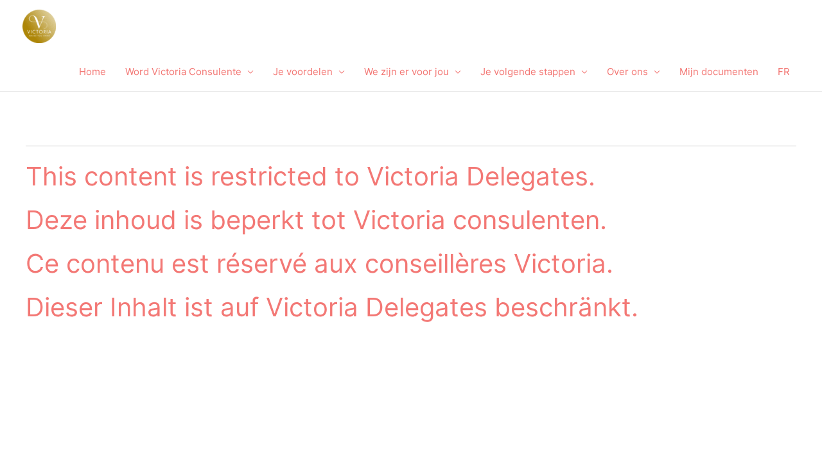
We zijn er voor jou (406, 71)
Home (92, 71)
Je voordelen (303, 71)
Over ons (627, 71)
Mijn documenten (718, 71)
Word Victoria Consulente (183, 71)
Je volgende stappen (527, 71)
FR (784, 71)
